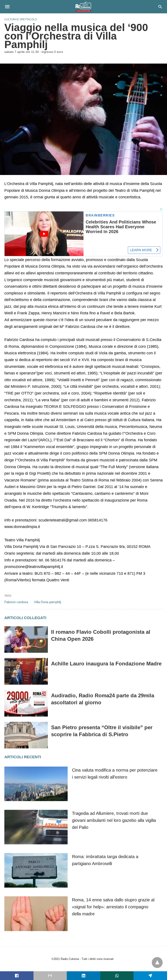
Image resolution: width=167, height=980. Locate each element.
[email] (50, 975)
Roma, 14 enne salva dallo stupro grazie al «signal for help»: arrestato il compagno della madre (113, 906)
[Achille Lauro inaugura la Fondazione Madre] (26, 671)
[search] (160, 6)
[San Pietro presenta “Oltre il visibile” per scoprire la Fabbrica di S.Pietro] (26, 735)
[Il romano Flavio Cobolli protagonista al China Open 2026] (26, 639)
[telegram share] (150, 975)
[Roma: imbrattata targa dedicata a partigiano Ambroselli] (36, 870)
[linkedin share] (83, 975)
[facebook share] (16, 975)
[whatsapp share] (117, 975)
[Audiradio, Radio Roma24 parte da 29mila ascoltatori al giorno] (26, 703)
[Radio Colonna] (83, 6)
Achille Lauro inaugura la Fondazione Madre (106, 664)
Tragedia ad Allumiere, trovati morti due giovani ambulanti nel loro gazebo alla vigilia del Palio (114, 820)
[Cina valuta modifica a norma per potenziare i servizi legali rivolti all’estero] (36, 784)
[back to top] (157, 962)
